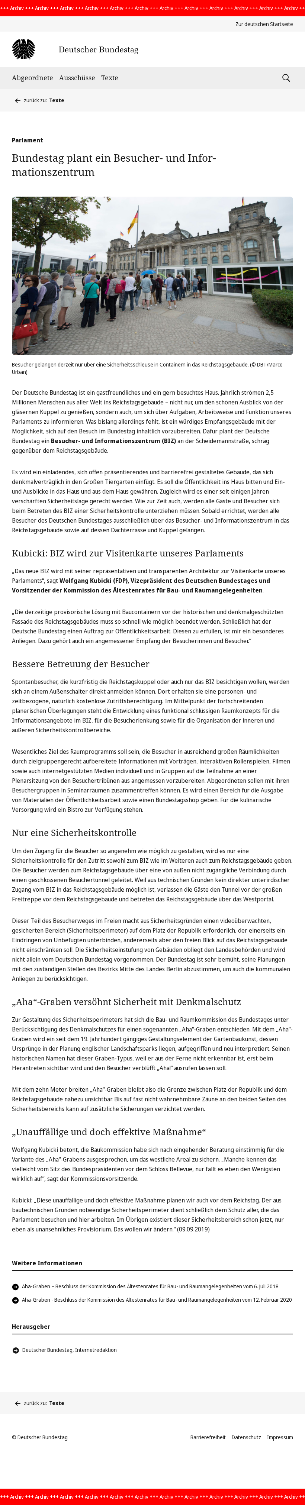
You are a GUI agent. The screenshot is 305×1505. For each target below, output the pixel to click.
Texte (109, 77)
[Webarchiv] (75, 49)
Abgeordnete (32, 77)
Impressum (280, 1437)
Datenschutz (246, 1437)
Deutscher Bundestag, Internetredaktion (69, 1349)
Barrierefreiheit (208, 1437)
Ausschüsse (77, 77)
